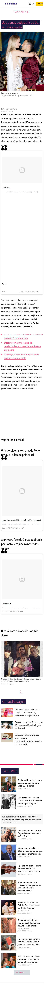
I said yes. (6, 187)
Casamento (22, 12)
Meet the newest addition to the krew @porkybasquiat (22, 520)
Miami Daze (7, 603)
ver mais (20, 973)
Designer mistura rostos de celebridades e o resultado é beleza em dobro (22, 346)
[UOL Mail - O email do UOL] (29, 3)
